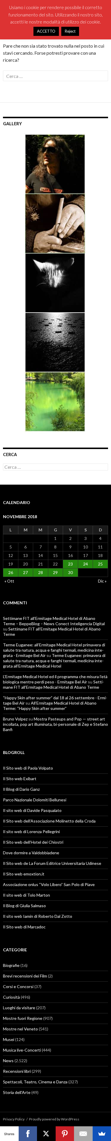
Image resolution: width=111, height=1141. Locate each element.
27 (25, 572)
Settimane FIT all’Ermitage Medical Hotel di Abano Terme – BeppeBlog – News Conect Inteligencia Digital (54, 621)
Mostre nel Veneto (20, 1028)
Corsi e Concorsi (18, 986)
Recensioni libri (17, 1071)
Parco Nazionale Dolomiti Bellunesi (34, 799)
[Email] (83, 1133)
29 (55, 572)
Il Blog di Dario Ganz (21, 789)
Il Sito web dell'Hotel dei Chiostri (33, 842)
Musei (8, 1039)
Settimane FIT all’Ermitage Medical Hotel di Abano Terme (53, 684)
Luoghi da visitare (19, 1007)
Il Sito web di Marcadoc (24, 926)
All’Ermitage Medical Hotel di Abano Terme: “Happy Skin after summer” (49, 705)
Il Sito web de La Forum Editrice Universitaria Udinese (52, 863)
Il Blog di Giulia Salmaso (24, 905)
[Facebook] (28, 1133)
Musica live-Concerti (22, 1049)
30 (70, 572)
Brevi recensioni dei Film (25, 975)
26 (10, 572)
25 (100, 563)
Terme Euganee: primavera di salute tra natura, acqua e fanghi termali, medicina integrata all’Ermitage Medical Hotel (54, 660)
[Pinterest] (65, 1133)
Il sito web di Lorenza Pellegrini (31, 831)
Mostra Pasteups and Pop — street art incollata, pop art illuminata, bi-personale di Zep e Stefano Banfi (55, 724)
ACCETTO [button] (46, 31)
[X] (46, 1133)
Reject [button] (70, 31)
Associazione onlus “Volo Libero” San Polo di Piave (49, 884)
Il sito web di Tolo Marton (26, 895)
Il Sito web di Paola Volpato (28, 767)
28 (40, 572)
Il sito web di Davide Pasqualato (32, 810)
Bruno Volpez (15, 718)
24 (85, 563)
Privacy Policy (14, 1119)
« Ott (9, 580)
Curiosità (11, 997)
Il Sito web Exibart (19, 778)
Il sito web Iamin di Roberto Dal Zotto (37, 916)
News (8, 1060)
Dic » (102, 580)
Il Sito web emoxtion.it (23, 873)
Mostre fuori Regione (22, 1018)
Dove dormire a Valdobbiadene (31, 852)
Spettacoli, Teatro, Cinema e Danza (35, 1081)
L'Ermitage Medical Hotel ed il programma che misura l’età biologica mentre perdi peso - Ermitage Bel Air (55, 679)
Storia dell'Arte (16, 1092)
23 (70, 563)
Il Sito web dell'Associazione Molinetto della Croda (49, 820)
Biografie (11, 965)
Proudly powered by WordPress (54, 1119)
